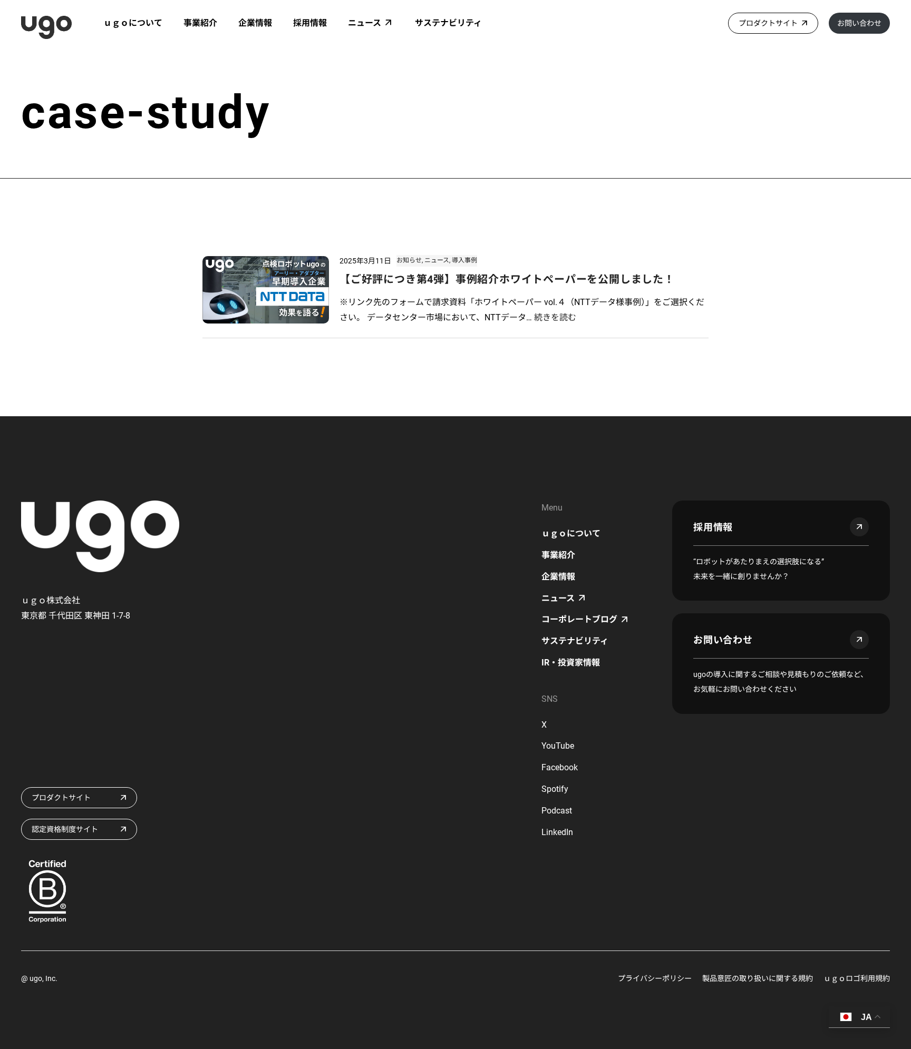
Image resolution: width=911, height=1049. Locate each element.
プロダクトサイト (768, 23)
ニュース (436, 260)
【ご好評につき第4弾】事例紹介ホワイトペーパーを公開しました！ (507, 279)
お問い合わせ (859, 23)
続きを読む (555, 317)
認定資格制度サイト (65, 829)
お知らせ (409, 260)
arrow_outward (859, 527)
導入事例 (464, 260)
